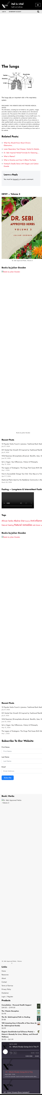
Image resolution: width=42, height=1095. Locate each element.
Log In (4, 11)
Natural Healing (8, 525)
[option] (21, 1068)
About (4, 978)
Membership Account (15, 11)
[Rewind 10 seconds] (11, 1053)
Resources (5, 974)
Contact (4, 982)
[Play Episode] (5, 1051)
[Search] (38, 12)
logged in (16, 179)
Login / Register (7, 996)
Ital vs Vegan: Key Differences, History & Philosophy (20, 462)
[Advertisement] (21, 35)
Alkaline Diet (19, 520)
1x (15, 1053)
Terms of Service (7, 985)
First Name (5, 747)
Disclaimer (5, 993)
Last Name (5, 757)
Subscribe (7, 777)
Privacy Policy (6, 989)
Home (4, 971)
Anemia (27, 521)
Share (37, 1056)
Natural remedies (23, 525)
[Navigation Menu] (37, 5)
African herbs (7, 520)
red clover (36, 525)
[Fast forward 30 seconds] (19, 1053)
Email (4, 767)
